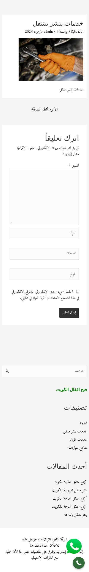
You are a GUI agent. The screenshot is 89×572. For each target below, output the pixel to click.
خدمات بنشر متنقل (75, 431)
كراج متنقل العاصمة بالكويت (69, 507)
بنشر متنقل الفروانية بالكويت (69, 490)
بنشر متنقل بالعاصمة (75, 515)
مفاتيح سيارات (77, 448)
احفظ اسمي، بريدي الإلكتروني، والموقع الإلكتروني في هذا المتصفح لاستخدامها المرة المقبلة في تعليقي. (45, 295)
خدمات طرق (78, 440)
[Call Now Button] (79, 563)
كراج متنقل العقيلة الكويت (70, 482)
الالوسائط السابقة (44, 109)
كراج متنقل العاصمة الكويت (70, 498)
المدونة (83, 423)
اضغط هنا (36, 545)
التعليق (74, 166)
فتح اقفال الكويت (71, 389)
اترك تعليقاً (77, 32)
